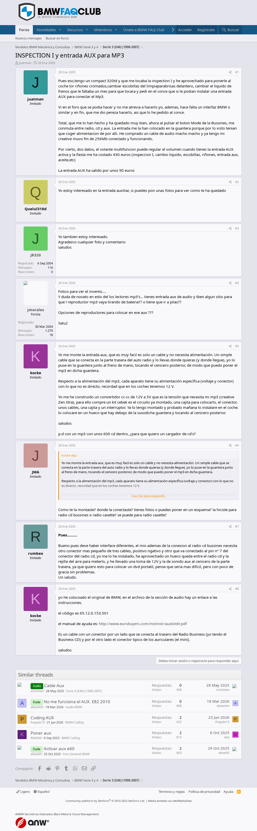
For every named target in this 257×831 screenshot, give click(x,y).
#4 (237, 283)
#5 (237, 346)
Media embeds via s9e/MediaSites (170, 801)
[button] (59, 29)
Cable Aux (54, 685)
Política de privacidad (204, 791)
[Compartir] (230, 72)
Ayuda (228, 791)
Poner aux (41, 733)
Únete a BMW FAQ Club (143, 29)
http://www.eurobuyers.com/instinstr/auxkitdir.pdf (143, 623)
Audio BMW (74, 707)
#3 (237, 228)
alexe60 (36, 754)
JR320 (35, 254)
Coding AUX (42, 718)
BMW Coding (75, 722)
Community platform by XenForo (105, 801)
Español (43, 791)
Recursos (75, 29)
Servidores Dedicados (39, 814)
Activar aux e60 (59, 748)
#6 (237, 445)
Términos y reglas (172, 791)
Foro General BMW (76, 754)
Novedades (46, 29)
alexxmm (37, 707)
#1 (237, 72)
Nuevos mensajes (28, 38)
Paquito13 (38, 722)
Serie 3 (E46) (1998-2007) (84, 691)
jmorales (35, 309)
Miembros (103, 29)
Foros (24, 29)
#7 (237, 526)
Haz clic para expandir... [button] (149, 496)
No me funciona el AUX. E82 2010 (77, 701)
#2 (237, 182)
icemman (37, 691)
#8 (237, 589)
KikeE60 (36, 738)
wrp (226, 737)
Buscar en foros (57, 38)
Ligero (25, 791)
